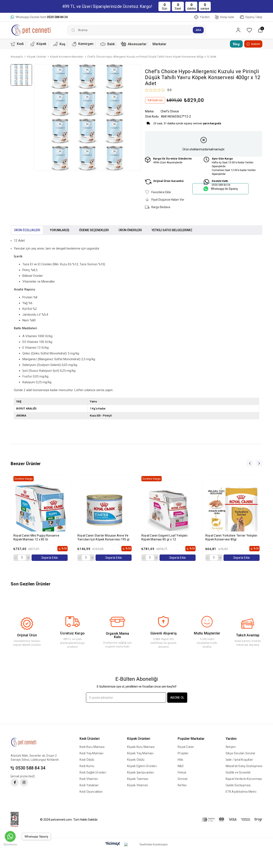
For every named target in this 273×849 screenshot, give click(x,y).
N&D (181, 766)
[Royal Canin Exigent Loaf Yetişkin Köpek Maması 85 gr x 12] (168, 510)
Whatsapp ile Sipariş (224, 188)
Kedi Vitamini (89, 779)
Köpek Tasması (137, 779)
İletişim (231, 747)
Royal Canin (186, 747)
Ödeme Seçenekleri (94, 230)
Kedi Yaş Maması (91, 753)
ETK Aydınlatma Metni (241, 791)
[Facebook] (15, 782)
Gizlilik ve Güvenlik (238, 772)
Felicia (182, 772)
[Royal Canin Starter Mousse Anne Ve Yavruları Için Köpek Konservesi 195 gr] (104, 510)
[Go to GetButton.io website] (10, 844)
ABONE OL (177, 697)
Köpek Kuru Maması (141, 747)
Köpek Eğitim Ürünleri (142, 766)
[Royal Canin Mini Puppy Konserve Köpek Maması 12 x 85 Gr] (40, 510)
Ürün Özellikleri (27, 230)
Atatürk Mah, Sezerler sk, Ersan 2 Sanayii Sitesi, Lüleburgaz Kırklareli (35, 757)
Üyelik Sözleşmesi (238, 785)
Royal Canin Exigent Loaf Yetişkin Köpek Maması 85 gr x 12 (164, 537)
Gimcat (182, 779)
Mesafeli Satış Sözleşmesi (244, 766)
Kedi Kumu (87, 766)
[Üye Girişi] (238, 30)
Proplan (183, 753)
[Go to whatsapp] (10, 836)
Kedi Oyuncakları (91, 791)
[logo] (27, 742)
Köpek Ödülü (135, 759)
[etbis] (17, 819)
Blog (236, 44)
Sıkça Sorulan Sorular (241, 753)
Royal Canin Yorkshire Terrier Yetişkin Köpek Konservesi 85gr (231, 537)
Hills (180, 759)
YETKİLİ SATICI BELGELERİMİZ (172, 230)
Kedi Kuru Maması (92, 747)
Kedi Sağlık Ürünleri (93, 772)
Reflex (182, 785)
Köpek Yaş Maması (140, 753)
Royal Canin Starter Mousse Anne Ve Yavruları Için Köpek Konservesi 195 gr (103, 537)
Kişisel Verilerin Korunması (244, 779)
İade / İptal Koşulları (239, 759)
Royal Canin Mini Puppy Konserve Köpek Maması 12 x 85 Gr (36, 537)
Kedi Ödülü (87, 759)
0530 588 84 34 (30, 768)
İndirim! (255, 44)
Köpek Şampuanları (140, 772)
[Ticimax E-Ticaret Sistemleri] (112, 844)
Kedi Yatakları (89, 785)
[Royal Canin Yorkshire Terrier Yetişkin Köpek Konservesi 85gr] (232, 510)
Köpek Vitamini (137, 785)
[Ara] (198, 30)
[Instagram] (24, 782)
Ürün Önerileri (130, 230)
